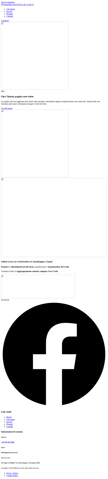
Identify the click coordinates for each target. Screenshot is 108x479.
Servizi (9, 11)
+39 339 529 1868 (7, 442)
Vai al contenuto (7, 2)
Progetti (9, 14)
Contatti (9, 16)
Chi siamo (10, 9)
